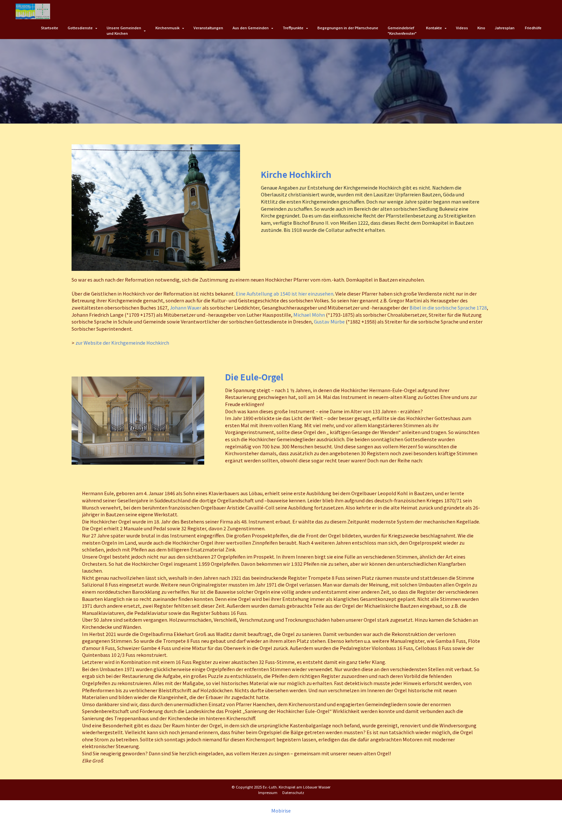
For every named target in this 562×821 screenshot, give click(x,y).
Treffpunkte (293, 27)
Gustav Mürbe (329, 321)
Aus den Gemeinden (251, 27)
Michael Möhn (309, 314)
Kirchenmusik (167, 27)
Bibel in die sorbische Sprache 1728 (448, 307)
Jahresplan (505, 27)
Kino (481, 27)
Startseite (49, 27)
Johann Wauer (185, 307)
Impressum (267, 792)
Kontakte (434, 27)
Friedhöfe (533, 27)
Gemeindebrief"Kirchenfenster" (402, 30)
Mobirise (281, 810)
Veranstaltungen (208, 27)
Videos (462, 27)
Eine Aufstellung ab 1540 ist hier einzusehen (284, 293)
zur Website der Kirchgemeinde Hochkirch (122, 342)
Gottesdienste (80, 27)
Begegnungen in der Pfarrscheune (347, 27)
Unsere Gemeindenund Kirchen (124, 30)
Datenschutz (293, 792)
